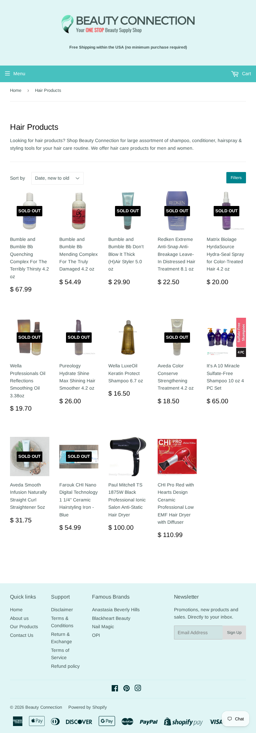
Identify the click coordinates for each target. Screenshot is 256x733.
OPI (96, 635)
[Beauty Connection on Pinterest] (126, 689)
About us (19, 618)
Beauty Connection (43, 707)
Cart (246, 73)
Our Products (24, 626)
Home (15, 90)
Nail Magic (103, 626)
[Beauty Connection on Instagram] (138, 689)
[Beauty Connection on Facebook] (114, 689)
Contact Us (21, 635)
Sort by (17, 178)
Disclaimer (62, 609)
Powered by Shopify (87, 707)
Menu (19, 73)
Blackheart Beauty (111, 618)
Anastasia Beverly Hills (116, 609)
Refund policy (65, 666)
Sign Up (234, 632)
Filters (236, 177)
